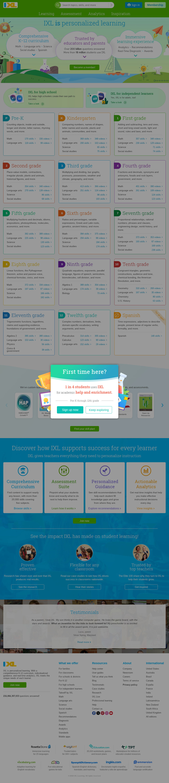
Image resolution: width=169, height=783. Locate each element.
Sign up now (70, 409)
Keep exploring (99, 410)
